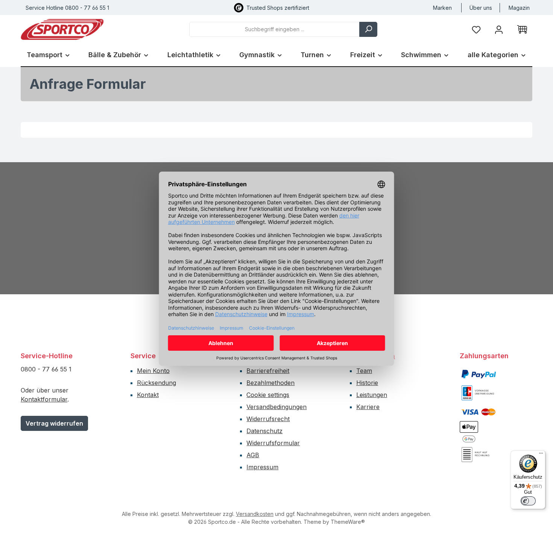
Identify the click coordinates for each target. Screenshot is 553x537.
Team (364, 370)
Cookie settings (267, 395)
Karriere (368, 407)
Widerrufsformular (273, 443)
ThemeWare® (348, 522)
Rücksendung (156, 382)
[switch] (528, 500)
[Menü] (540, 454)
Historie (367, 382)
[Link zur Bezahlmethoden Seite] (478, 373)
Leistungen (371, 395)
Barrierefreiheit (267, 370)
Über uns (480, 8)
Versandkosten (254, 514)
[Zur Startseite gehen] (62, 29)
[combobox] (274, 29)
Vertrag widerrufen (54, 423)
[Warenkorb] (522, 29)
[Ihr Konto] (498, 29)
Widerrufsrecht (268, 419)
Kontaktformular (44, 399)
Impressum (262, 467)
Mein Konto (153, 370)
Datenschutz (264, 431)
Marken (442, 8)
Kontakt (148, 395)
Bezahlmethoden (270, 382)
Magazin (519, 8)
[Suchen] (368, 29)
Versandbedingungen (276, 407)
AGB (252, 455)
